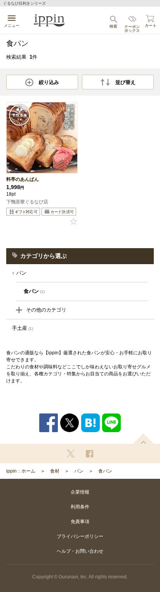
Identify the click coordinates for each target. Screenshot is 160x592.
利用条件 (80, 507)
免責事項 (80, 521)
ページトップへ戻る (143, 438)
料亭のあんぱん (22, 179)
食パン (105, 471)
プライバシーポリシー (80, 536)
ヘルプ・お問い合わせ (80, 551)
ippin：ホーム (20, 471)
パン (21, 273)
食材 (54, 471)
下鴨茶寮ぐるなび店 (27, 202)
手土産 (22, 328)
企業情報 (80, 492)
